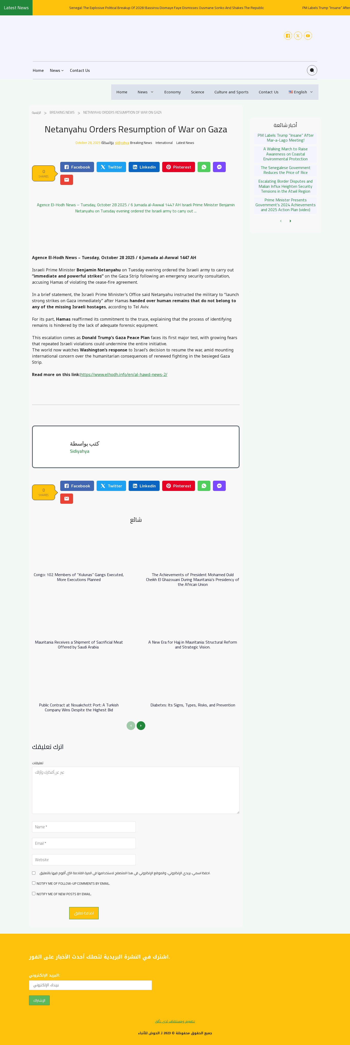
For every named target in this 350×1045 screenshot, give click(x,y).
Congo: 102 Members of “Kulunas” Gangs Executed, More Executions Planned (79, 577)
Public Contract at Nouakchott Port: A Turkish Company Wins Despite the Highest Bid (79, 707)
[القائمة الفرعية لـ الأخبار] (62, 70)
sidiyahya (122, 143)
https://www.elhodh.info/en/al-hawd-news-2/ (123, 375)
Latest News (185, 142)
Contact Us (269, 92)
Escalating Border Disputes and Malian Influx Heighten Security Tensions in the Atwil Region (285, 186)
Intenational (164, 142)
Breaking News (62, 112)
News (143, 92)
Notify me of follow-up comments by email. (73, 883)
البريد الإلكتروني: (44, 975)
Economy (172, 92)
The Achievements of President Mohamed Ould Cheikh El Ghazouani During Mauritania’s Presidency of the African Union (192, 579)
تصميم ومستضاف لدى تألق (175, 1021)
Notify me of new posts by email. (64, 894)
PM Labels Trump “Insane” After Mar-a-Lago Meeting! (286, 137)
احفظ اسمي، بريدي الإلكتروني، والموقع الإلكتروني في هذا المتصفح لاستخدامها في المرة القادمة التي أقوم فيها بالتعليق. (124, 873)
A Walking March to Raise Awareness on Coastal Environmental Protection (285, 153)
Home (121, 92)
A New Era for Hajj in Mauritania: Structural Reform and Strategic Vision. (192, 644)
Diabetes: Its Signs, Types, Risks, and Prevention (192, 705)
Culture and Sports (231, 92)
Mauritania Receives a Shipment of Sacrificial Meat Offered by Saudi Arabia (79, 644)
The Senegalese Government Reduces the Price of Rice (286, 170)
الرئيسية (36, 112)
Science (197, 92)
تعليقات (37, 763)
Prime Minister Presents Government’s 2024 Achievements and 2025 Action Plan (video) (285, 204)
